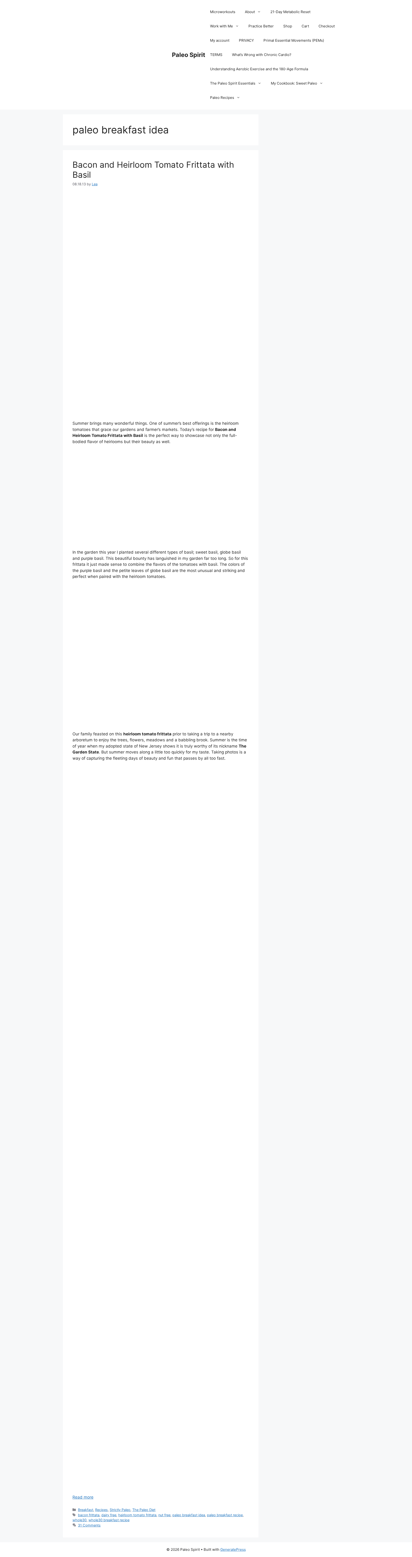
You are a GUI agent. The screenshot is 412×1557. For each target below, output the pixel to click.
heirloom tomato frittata (137, 1515)
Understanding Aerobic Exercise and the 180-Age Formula (259, 69)
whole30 (79, 1520)
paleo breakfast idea (188, 1515)
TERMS (216, 54)
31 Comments (89, 1525)
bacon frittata (88, 1515)
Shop (287, 26)
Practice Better (261, 26)
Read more (82, 1497)
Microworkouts (222, 12)
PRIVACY (246, 40)
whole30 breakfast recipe (108, 1520)
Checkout (327, 26)
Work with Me (221, 26)
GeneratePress (233, 1549)
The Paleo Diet (143, 1510)
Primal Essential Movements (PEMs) (293, 40)
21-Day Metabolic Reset (290, 12)
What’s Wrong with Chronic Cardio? (261, 54)
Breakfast (85, 1510)
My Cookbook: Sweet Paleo (294, 83)
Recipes (101, 1510)
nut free (164, 1515)
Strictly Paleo (120, 1510)
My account (219, 40)
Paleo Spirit (188, 54)
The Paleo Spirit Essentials (232, 83)
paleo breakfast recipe (225, 1515)
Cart (305, 26)
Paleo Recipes (222, 97)
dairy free (108, 1515)
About (250, 12)
